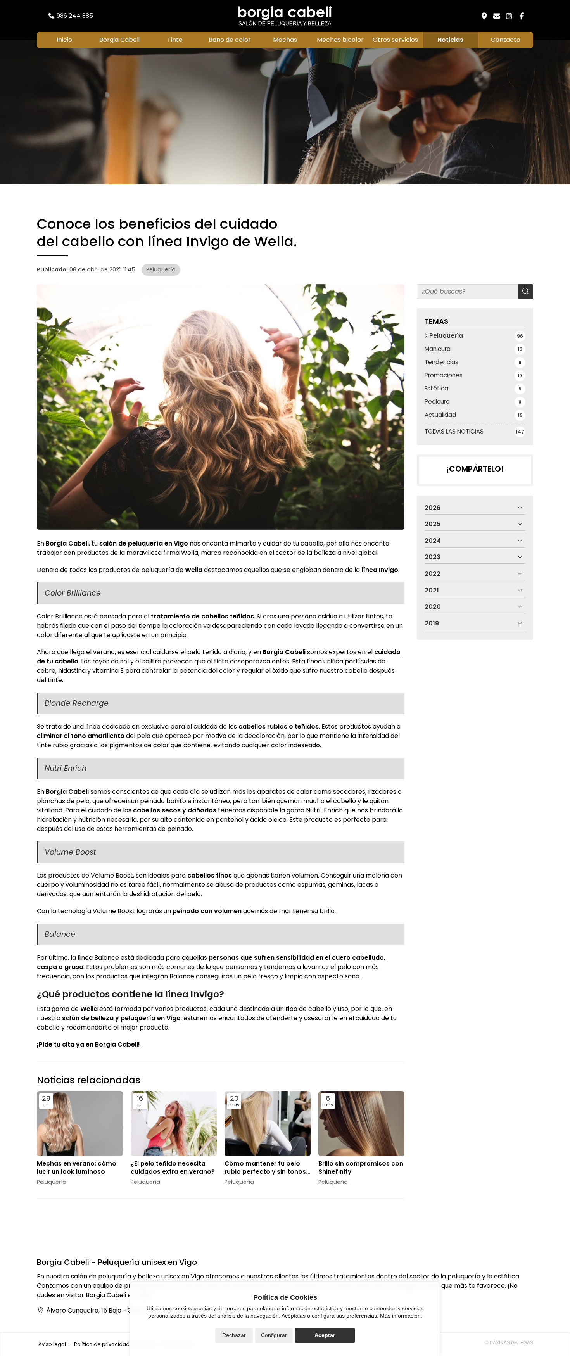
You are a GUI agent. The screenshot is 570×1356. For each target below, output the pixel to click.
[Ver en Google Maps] (484, 15)
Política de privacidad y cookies (114, 1344)
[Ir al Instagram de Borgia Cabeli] (509, 15)
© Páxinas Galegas (509, 1343)
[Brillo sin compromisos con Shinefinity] (361, 1123)
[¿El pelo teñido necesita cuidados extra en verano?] (174, 1123)
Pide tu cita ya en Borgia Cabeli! (89, 1044)
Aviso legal (52, 1344)
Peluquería (161, 269)
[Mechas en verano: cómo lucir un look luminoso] (80, 1123)
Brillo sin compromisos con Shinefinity (360, 1167)
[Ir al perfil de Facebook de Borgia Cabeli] (521, 15)
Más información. (401, 1316)
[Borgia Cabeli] (285, 16)
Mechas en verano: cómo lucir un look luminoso (76, 1167)
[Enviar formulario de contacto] (496, 15)
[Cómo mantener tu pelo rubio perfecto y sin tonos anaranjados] (268, 1123)
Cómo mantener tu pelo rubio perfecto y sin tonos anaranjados (265, 1167)
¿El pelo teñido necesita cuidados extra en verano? (173, 1167)
